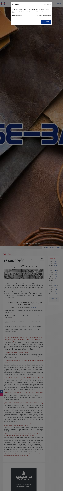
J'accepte (46, 21)
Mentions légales (17, 15)
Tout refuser (47, 4)
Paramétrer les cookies (44, 15)
